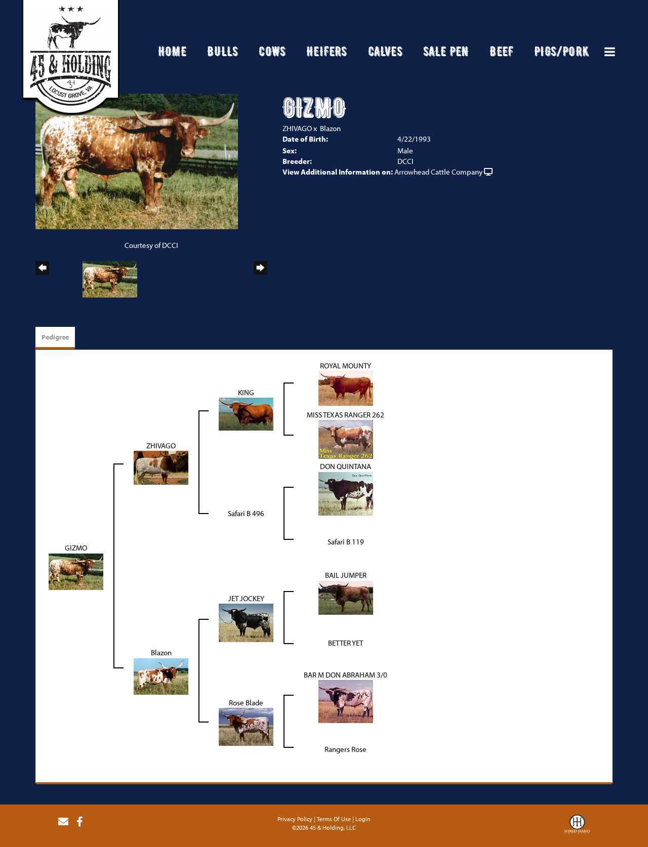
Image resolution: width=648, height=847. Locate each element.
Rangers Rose (346, 749)
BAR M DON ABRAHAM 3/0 (345, 675)
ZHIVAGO (297, 128)
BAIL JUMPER (346, 575)
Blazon (330, 128)
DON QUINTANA (345, 466)
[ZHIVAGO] (161, 467)
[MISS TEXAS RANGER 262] (345, 438)
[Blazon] (161, 675)
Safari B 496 (246, 513)
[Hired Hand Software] (577, 826)
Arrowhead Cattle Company (438, 172)
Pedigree (55, 337)
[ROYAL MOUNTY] (345, 387)
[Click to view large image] (136, 160)
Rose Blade (246, 702)
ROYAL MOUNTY (345, 365)
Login (363, 819)
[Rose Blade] (246, 726)
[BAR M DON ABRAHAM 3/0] (345, 700)
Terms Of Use (334, 819)
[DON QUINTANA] (345, 492)
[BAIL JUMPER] (345, 597)
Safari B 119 (346, 541)
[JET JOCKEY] (246, 622)
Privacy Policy (294, 819)
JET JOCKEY (246, 598)
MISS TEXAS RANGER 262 (345, 414)
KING (246, 392)
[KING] (246, 413)
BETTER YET (345, 643)
